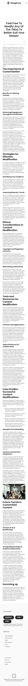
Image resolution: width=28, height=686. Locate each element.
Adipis (6, 664)
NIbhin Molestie (8, 642)
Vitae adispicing (9, 636)
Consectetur (8, 662)
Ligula (6, 640)
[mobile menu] (26, 3)
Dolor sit (7, 660)
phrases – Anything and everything (15, 168)
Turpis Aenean (8, 638)
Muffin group (16, 679)
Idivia (6, 644)
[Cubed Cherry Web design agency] (14, 3)
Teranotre (7, 646)
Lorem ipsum (8, 657)
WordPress (19, 681)
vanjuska (12, 44)
